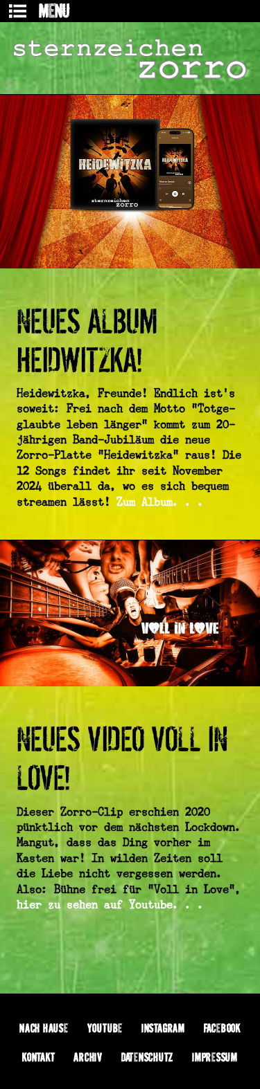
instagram (163, 1027)
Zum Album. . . (160, 502)
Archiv (88, 1056)
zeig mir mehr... (130, 964)
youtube (105, 1027)
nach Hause (44, 1027)
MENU (54, 10)
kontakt (38, 1056)
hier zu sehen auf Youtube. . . (110, 904)
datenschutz (147, 1056)
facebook (222, 1027)
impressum (215, 1056)
